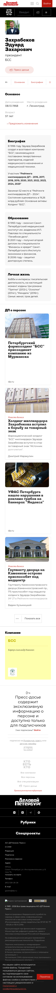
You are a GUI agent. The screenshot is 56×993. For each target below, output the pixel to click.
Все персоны (28, 777)
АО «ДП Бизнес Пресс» (15, 843)
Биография (37, 82)
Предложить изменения (23, 123)
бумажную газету (32, 740)
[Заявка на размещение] (46, 12)
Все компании (28, 772)
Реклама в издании (13, 859)
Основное (19, 82)
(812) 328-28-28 (11, 883)
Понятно (45, 976)
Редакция (9, 851)
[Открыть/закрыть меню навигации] (32, 3)
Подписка (9, 855)
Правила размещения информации (28, 790)
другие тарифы (28, 743)
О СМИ (8, 847)
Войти (47, 3)
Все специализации (28, 781)
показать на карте (13, 875)
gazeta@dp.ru (11, 891)
